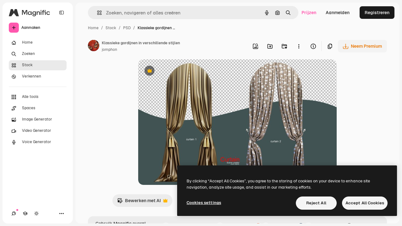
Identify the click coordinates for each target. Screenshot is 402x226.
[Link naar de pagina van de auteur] (93, 46)
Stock (111, 27)
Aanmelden (338, 12)
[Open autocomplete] (97, 12)
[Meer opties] (298, 46)
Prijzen (309, 12)
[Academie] (25, 213)
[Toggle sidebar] (62, 13)
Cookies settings (204, 202)
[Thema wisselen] (36, 213)
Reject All (316, 203)
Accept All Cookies (364, 203)
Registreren (377, 12)
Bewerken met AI (139, 202)
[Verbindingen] (14, 213)
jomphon (109, 49)
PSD (127, 27)
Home (93, 27)
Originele (179, 71)
